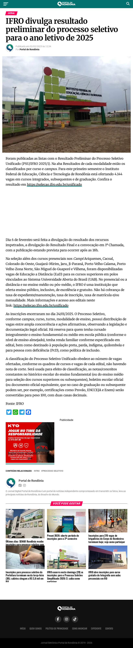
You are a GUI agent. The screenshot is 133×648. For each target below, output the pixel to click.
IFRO (37, 471)
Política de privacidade (57, 628)
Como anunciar (79, 628)
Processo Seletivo (52, 471)
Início (23, 628)
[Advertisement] (66, 213)
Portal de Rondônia (29, 49)
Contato (109, 628)
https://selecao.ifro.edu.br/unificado (54, 184)
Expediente (96, 628)
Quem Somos (36, 628)
